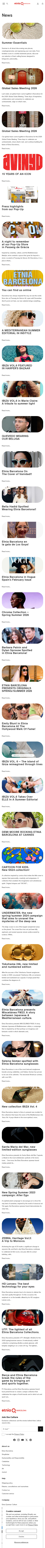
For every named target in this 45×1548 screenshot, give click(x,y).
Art (3, 1468)
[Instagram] (18, 1440)
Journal (4, 1472)
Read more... (6, 63)
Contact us (6, 1490)
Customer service (8, 1493)
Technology (6, 1465)
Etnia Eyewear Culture (9, 1504)
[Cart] (42, 4)
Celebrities (5, 1461)
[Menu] (3, 3)
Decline (21, 1537)
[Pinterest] (30, 1440)
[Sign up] (40, 1429)
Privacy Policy (33, 1525)
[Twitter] (26, 1440)
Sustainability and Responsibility (13, 1458)
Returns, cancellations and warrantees (15, 1486)
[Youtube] (22, 1440)
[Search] (7, 4)
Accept (21, 1531)
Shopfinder (5, 1454)
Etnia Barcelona (7, 1451)
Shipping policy (7, 1483)
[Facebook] (14, 1440)
